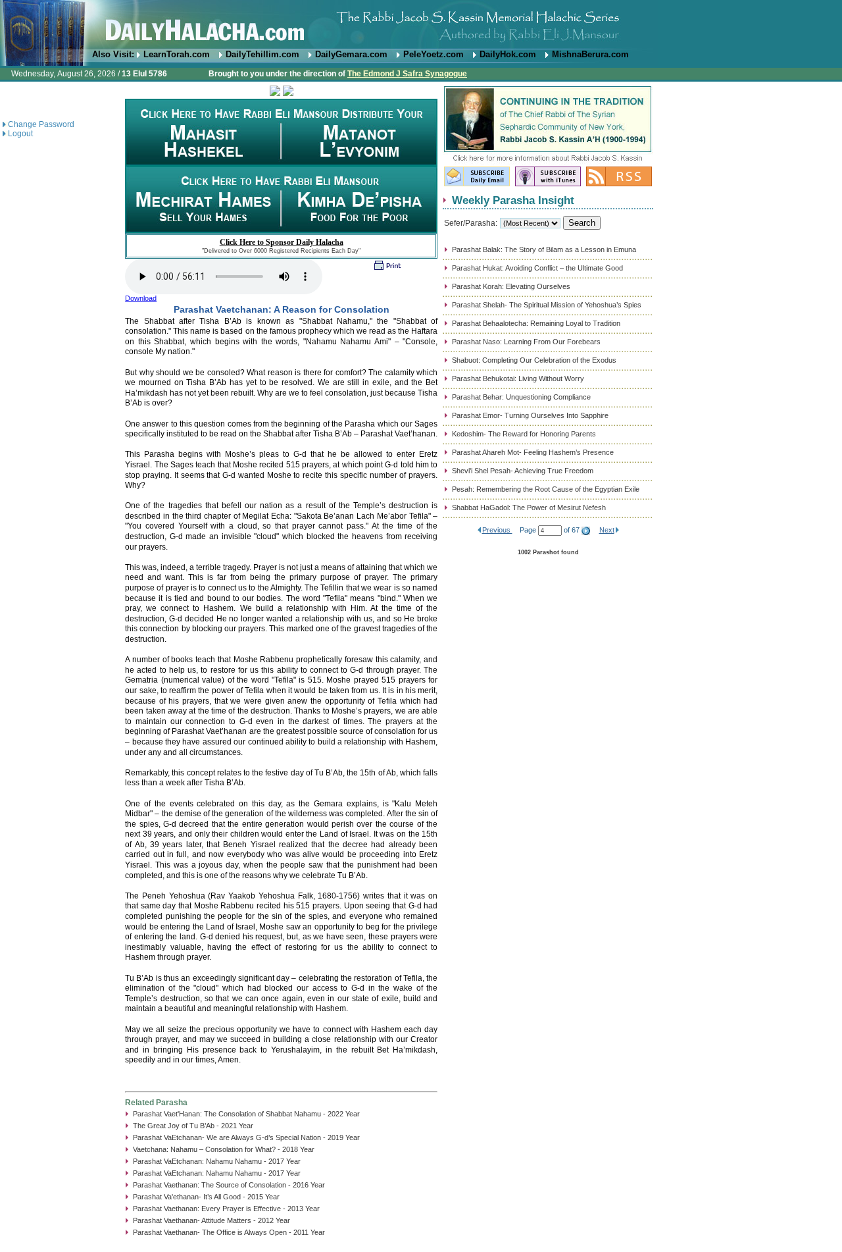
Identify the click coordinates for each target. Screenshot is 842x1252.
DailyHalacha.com (421, 24)
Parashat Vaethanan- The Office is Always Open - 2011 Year (229, 1232)
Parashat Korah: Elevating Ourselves (511, 286)
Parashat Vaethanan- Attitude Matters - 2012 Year (211, 1220)
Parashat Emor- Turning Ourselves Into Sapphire (530, 415)
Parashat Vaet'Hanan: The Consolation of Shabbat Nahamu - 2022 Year (246, 1114)
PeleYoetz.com (433, 54)
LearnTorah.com (176, 54)
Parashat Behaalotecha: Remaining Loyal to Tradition (536, 323)
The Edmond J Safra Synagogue (407, 73)
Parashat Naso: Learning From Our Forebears (526, 342)
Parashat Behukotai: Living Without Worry (518, 378)
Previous (497, 530)
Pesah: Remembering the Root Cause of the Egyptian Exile (545, 489)
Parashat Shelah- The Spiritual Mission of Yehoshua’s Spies (546, 305)
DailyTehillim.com (262, 54)
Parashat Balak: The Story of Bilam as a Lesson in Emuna (544, 249)
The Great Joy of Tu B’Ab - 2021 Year (193, 1126)
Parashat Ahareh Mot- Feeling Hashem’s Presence (533, 452)
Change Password (41, 124)
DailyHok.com (508, 54)
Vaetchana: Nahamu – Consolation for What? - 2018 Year (223, 1149)
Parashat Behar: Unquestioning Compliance (521, 397)
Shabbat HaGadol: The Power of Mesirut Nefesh (529, 507)
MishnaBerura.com (590, 54)
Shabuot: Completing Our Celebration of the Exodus (534, 360)
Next (606, 530)
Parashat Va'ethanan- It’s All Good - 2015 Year (206, 1197)
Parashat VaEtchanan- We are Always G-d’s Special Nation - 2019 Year (246, 1137)
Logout (20, 133)
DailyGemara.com (351, 54)
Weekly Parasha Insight (513, 200)
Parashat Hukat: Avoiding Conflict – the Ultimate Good (537, 268)
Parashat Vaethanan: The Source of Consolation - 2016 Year (229, 1185)
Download (141, 298)
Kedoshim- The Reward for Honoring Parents (524, 434)
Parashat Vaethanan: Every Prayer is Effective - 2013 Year (226, 1209)
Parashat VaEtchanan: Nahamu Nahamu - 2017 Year (217, 1161)
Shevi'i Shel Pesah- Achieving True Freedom (522, 471)
